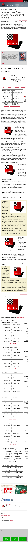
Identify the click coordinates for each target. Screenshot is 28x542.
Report (14, 343)
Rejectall (15, 539)
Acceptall (23, 539)
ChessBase (8, 504)
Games (10, 343)
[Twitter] (8, 499)
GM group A (19, 317)
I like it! (20, 20)
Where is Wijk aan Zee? (23, 86)
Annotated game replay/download (12, 106)
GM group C (8, 318)
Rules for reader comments (6, 515)
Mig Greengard (23, 294)
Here (15, 533)
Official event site (17, 86)
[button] (8, 1)
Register (11, 520)
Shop (2, 1)
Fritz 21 (4, 52)
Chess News (10, 5)
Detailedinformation (6, 539)
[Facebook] (5, 499)
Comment (3, 522)
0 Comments (24, 20)
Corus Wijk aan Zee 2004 (9, 496)
